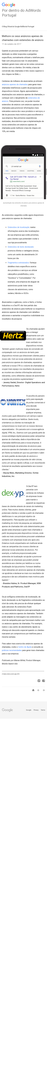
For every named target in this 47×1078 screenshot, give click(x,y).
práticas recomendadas (12, 650)
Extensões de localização (18, 227)
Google (29, 710)
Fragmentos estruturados (18, 263)
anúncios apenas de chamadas (15, 84)
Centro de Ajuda (24, 647)
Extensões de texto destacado (21, 247)
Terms (43, 710)
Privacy (36, 710)
